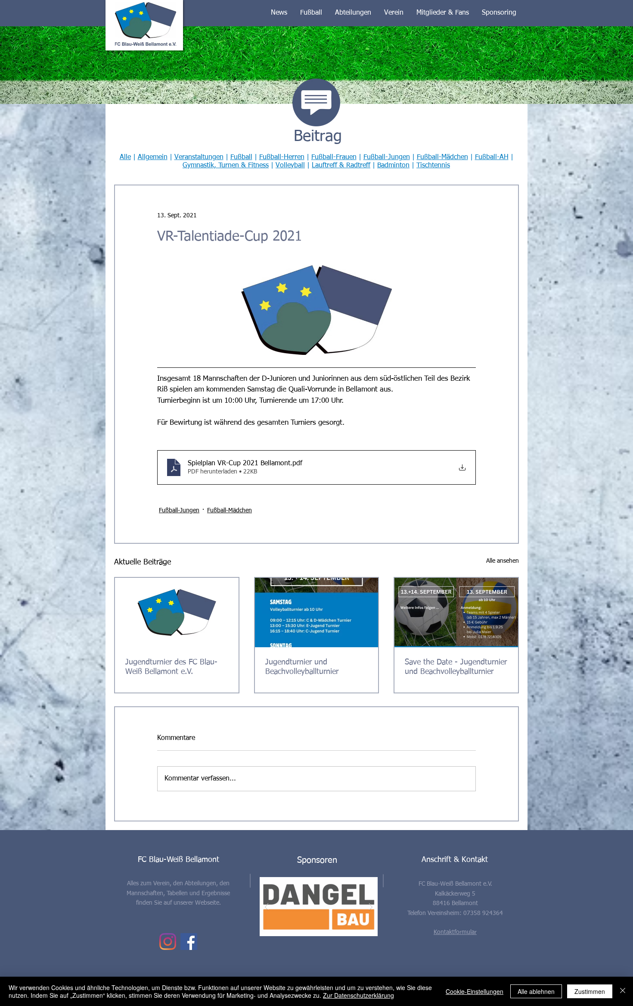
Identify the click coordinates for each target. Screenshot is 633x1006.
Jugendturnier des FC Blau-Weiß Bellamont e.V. (171, 667)
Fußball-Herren (281, 157)
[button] (279, 13)
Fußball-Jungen (386, 157)
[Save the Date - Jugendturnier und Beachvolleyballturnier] (456, 612)
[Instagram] (167, 941)
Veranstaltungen (198, 157)
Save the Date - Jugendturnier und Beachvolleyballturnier (456, 667)
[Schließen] (622, 991)
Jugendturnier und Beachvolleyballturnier (301, 667)
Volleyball (290, 165)
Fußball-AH (492, 157)
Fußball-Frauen (334, 157)
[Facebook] (188, 941)
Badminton (393, 165)
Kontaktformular (455, 932)
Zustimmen (589, 991)
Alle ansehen (502, 561)
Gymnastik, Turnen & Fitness (226, 165)
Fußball (241, 157)
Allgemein (153, 157)
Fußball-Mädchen (442, 157)
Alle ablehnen (536, 991)
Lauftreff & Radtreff (341, 165)
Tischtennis (433, 165)
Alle (125, 157)
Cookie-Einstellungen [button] (474, 991)
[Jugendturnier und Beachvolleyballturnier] (317, 612)
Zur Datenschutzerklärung (358, 995)
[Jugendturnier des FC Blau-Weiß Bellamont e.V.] (177, 612)
